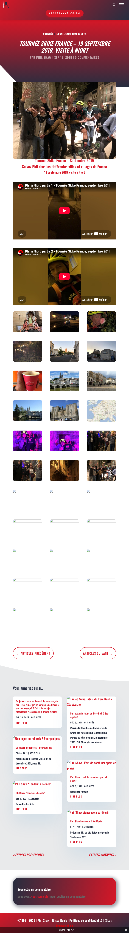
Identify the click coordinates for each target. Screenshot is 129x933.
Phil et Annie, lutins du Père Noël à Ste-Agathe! (89, 715)
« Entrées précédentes (28, 854)
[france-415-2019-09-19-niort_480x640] (101, 619)
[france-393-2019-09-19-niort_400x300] (64, 411)
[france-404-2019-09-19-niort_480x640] (27, 530)
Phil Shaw (43, 57)
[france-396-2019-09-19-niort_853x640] (64, 441)
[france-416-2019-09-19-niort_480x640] (27, 322)
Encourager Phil (63, 13)
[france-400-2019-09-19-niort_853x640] (101, 471)
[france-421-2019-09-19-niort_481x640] (101, 322)
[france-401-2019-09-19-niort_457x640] (27, 501)
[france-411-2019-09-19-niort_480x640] (64, 589)
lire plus (22, 723)
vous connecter (40, 896)
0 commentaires (87, 57)
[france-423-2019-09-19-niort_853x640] (64, 352)
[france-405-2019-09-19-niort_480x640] (64, 530)
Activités (48, 33)
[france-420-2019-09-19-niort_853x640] (64, 322)
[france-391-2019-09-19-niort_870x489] (101, 381)
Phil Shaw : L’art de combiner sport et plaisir (88, 778)
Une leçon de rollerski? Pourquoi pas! (34, 747)
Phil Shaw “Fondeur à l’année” (30, 793)
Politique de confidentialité (85, 920)
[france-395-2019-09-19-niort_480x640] (27, 441)
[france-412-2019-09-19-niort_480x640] (101, 589)
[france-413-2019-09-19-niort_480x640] (27, 619)
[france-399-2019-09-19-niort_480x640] (64, 471)
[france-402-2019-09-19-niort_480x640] (64, 501)
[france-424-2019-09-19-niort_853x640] (101, 352)
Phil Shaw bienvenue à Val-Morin (86, 821)
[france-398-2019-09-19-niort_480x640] (27, 471)
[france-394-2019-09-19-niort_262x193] (101, 411)
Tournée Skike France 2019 (71, 33)
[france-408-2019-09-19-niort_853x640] (64, 560)
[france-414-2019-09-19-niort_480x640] (64, 619)
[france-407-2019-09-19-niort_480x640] (27, 560)
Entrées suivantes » (102, 854)
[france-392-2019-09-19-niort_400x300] (27, 411)
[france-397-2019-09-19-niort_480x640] (101, 441)
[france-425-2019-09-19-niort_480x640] (27, 381)
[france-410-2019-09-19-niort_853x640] (27, 589)
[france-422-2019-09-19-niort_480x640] (27, 352)
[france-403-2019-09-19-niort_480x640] (101, 501)
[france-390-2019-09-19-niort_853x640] (64, 381)
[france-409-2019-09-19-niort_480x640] (101, 560)
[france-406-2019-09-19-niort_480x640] (101, 530)
